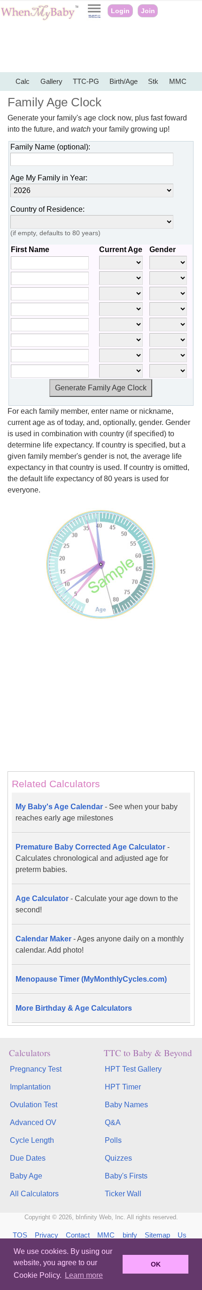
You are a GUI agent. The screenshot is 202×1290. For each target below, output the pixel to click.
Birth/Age (123, 81)
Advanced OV (33, 1122)
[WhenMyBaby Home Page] (40, 18)
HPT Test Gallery (133, 1069)
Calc (23, 81)
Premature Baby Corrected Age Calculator (93, 858)
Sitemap (157, 1235)
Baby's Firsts (126, 1176)
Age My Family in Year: (48, 178)
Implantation (30, 1087)
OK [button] (156, 1264)
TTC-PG (86, 81)
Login (120, 11)
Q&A (113, 1122)
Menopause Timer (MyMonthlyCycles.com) (91, 979)
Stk (153, 81)
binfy (130, 1235)
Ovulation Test (33, 1105)
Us (182, 1235)
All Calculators (34, 1194)
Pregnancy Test (36, 1069)
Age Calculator (97, 904)
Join (148, 11)
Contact (78, 1235)
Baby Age (26, 1176)
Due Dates (28, 1158)
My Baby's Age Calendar (97, 812)
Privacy (46, 1235)
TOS (20, 1235)
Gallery (51, 81)
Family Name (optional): (50, 147)
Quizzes (118, 1158)
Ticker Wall (123, 1194)
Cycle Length (32, 1140)
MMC (177, 81)
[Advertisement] (101, 46)
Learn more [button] (84, 1275)
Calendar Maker (100, 944)
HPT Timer (123, 1087)
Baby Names (126, 1105)
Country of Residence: (47, 209)
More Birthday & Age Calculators (74, 1008)
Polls (113, 1140)
